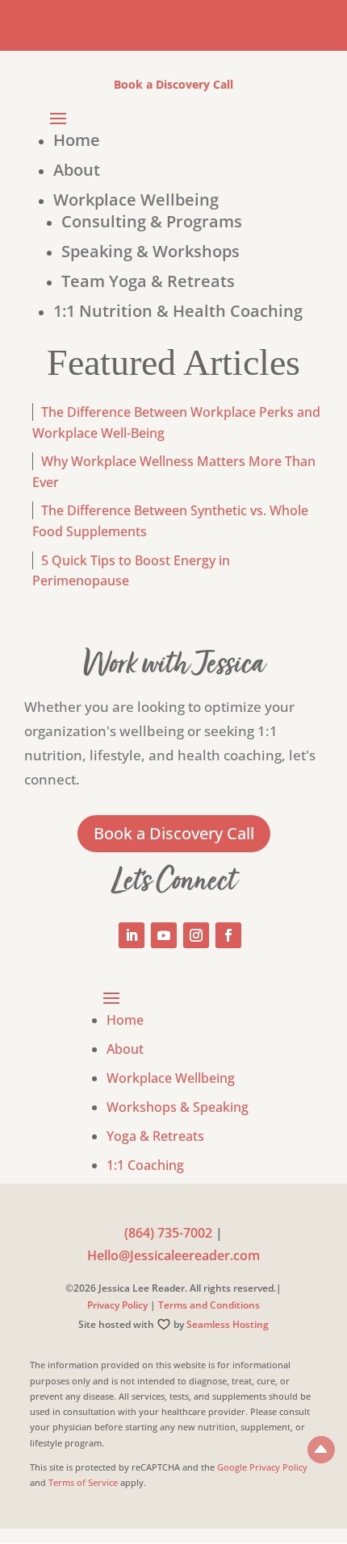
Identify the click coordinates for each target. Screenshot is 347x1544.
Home (76, 140)
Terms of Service (83, 1482)
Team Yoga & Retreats (148, 281)
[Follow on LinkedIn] (131, 935)
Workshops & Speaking (178, 1107)
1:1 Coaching (145, 1165)
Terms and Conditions (209, 1305)
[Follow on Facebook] (228, 935)
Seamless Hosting (227, 1324)
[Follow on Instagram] (196, 935)
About (76, 170)
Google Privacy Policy (262, 1467)
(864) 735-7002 (168, 1233)
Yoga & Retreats (155, 1136)
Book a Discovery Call (173, 84)
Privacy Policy (117, 1305)
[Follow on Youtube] (164, 935)
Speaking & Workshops (150, 251)
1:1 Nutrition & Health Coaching (178, 311)
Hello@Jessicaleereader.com (173, 1255)
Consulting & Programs (151, 221)
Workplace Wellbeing (136, 199)
